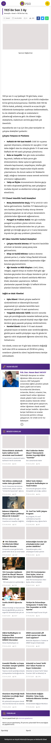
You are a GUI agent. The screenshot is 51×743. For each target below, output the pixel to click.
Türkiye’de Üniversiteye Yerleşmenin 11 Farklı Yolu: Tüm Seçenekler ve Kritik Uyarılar (36, 606)
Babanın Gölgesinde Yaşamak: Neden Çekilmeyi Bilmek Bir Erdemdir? (13, 513)
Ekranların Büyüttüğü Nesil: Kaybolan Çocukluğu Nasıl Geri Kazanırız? (13, 696)
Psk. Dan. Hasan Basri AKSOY (33, 372)
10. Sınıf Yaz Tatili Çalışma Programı (36, 512)
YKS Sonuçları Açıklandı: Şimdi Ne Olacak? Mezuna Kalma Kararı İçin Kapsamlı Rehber (13, 575)
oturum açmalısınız (25, 718)
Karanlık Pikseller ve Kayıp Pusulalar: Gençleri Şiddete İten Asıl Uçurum (13, 665)
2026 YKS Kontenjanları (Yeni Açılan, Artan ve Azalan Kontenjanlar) (35, 574)
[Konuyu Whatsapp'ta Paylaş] (47, 18)
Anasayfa (7, 13)
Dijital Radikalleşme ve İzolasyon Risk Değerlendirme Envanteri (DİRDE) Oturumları (12, 636)
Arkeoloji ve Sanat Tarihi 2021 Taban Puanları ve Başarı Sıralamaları (36, 665)
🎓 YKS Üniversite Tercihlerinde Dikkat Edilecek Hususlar (10, 544)
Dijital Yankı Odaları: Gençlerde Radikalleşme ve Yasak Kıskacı (37, 483)
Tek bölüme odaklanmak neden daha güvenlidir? (12, 482)
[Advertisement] (25, 73)
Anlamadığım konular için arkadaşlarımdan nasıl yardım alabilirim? (36, 544)
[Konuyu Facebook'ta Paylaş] (38, 18)
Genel (14, 13)
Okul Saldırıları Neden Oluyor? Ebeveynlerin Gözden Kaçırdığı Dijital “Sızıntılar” (35, 454)
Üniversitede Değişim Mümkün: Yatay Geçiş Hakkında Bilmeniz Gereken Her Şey (37, 697)
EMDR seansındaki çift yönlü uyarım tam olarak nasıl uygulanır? (36, 635)
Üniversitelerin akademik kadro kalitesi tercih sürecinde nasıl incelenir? (12, 453)
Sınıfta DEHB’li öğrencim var (12, 603)
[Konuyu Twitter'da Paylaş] (42, 18)
